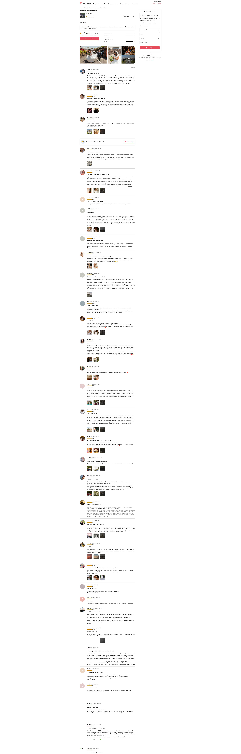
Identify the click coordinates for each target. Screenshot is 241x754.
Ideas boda (127, 3)
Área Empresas (158, 1)
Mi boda (95, 3)
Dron (142, 25)
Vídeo (154, 22)
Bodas (81, 7)
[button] (107, 142)
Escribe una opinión (89, 38)
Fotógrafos (86, 7)
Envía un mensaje (129, 141)
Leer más (127, 83)
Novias (117, 3)
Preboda (142, 22)
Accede (153, 3)
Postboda (149, 22)
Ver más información (129, 16)
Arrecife (98, 7)
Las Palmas (92, 7)
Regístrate (158, 3)
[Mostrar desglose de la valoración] (94, 71)
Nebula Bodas (104, 7)
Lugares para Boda (102, 3)
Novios (122, 3)
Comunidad (134, 3)
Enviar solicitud (149, 47)
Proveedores (111, 3)
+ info (153, 60)
